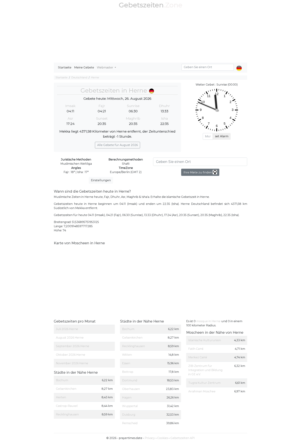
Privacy (150, 438)
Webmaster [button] (105, 67)
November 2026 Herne (72, 363)
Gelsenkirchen (66, 388)
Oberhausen (131, 389)
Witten (127, 354)
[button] (239, 65)
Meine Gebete (84, 67)
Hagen (127, 397)
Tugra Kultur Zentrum (204, 383)
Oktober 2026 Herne (70, 354)
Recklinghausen (67, 414)
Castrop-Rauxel (67, 406)
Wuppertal (130, 406)
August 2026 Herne (70, 337)
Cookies (162, 438)
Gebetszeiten (141, 5)
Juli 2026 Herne (67, 329)
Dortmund (129, 380)
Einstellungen (101, 180)
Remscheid (130, 423)
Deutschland (79, 77)
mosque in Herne (208, 321)
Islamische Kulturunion (204, 340)
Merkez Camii (197, 357)
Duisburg (128, 414)
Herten (61, 397)
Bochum (62, 380)
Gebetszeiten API (182, 438)
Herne (95, 77)
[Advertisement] (150, 36)
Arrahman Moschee (201, 391)
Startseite (64, 67)
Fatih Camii (195, 348)
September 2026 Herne (72, 346)
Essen (126, 363)
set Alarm (221, 136)
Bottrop (127, 372)
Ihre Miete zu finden (198, 172)
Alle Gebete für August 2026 (117, 145)
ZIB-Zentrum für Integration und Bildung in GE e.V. (205, 370)
